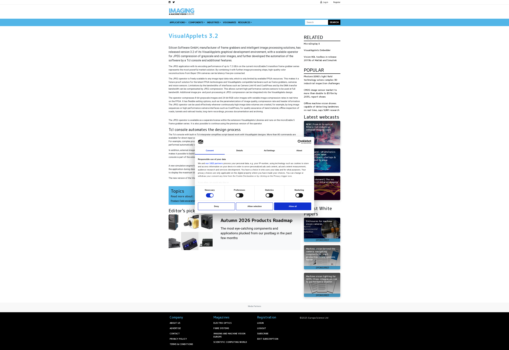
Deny (216, 206)
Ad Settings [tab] (269, 150)
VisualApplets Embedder (317, 50)
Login (260, 323)
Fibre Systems (221, 328)
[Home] (182, 9)
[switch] (239, 195)
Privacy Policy (178, 338)
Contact (175, 333)
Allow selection (254, 206)
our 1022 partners (214, 163)
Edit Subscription (267, 338)
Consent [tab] (210, 150)
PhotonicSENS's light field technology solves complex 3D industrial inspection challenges (322, 80)
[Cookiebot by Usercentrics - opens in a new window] (299, 142)
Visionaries (229, 22)
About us (175, 323)
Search (334, 22)
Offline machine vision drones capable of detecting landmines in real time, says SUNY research (321, 107)
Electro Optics (222, 323)
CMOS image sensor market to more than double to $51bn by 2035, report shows (320, 93)
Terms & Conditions (181, 344)
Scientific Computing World (230, 342)
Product (175, 200)
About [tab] (299, 150)
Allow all (293, 206)
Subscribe (262, 333)
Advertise (175, 328)
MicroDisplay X (312, 43)
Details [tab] (239, 150)
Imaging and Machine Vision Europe (229, 335)
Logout (261, 328)
